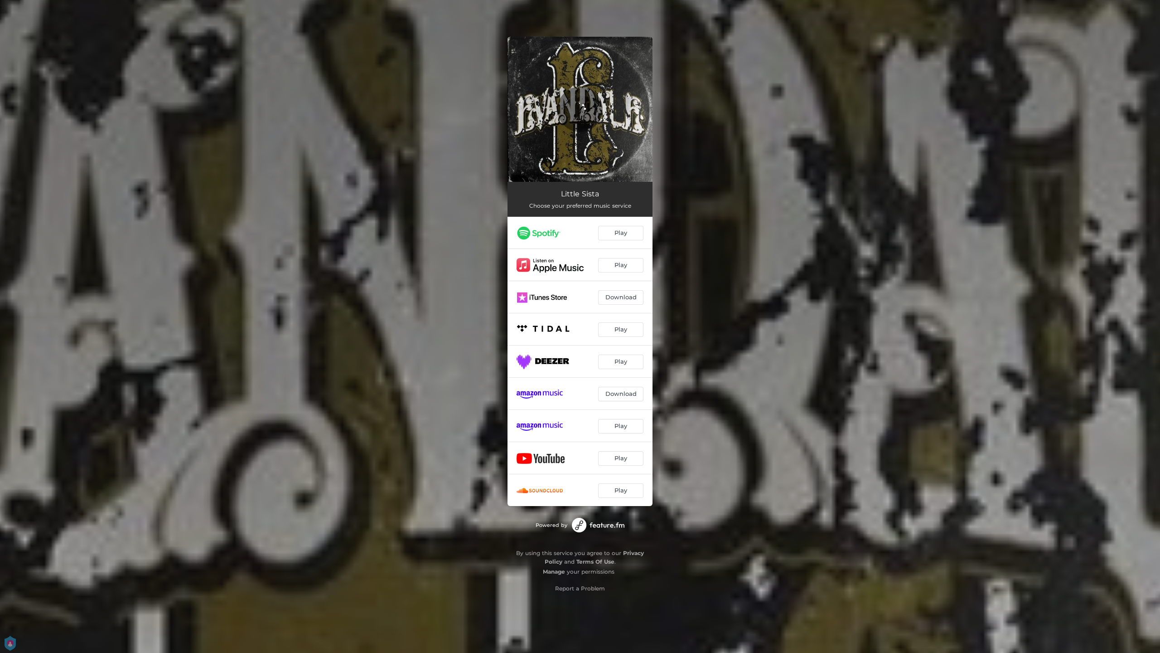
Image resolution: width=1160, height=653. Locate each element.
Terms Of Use (595, 561)
